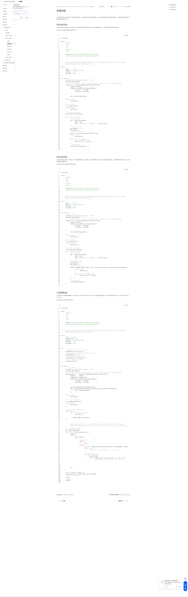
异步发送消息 (172, 7)
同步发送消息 (172, 4)
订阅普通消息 (172, 9)
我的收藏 (128, 6)
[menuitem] (9, 30)
